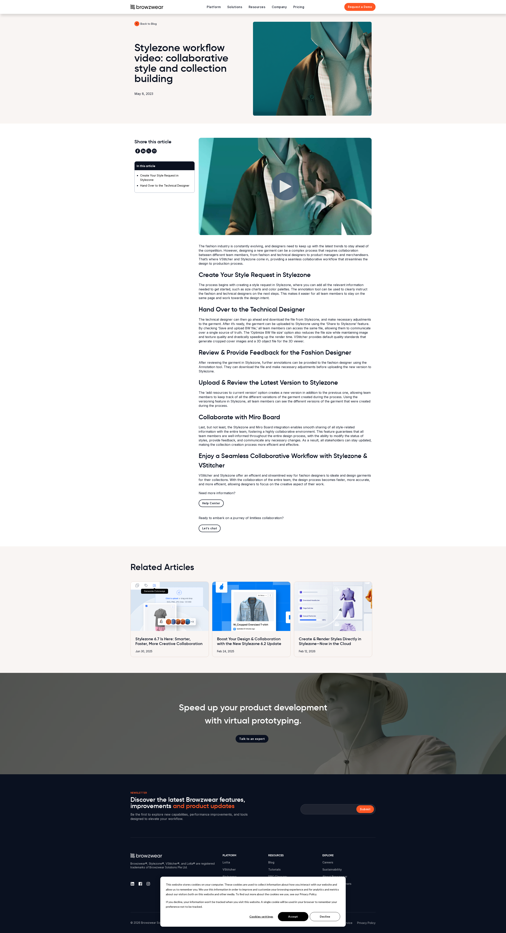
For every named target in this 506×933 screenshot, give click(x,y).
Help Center (211, 503)
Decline (325, 916)
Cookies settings (261, 916)
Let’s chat (209, 528)
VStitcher (229, 869)
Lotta (226, 862)
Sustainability (332, 869)
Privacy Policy (366, 923)
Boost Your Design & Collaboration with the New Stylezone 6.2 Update (249, 641)
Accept (293, 916)
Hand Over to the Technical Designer (164, 185)
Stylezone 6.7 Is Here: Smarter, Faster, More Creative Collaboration (168, 641)
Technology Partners (336, 883)
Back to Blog (148, 23)
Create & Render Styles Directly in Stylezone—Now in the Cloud (330, 641)
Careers (327, 862)
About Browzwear (334, 876)
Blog (271, 862)
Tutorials (274, 869)
